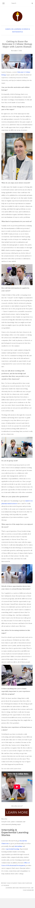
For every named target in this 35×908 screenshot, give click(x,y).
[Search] (32, 3)
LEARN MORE (17, 812)
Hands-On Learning (13, 29)
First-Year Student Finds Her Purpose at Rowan (16, 884)
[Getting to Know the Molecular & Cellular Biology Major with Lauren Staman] (17, 61)
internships (18, 846)
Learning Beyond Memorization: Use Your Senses (20, 889)
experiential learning (12, 849)
